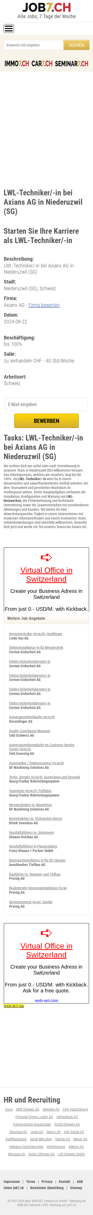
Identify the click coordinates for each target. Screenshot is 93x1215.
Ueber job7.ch (14, 1188)
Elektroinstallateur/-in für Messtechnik (36, 647)
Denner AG (62, 1139)
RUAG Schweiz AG (67, 1124)
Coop (9, 1109)
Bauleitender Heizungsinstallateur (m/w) (38, 888)
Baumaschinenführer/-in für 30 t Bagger (37, 860)
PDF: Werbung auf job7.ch (59, 1205)
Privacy (47, 1182)
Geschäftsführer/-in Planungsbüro (33, 846)
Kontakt (64, 1182)
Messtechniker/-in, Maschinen (30, 805)
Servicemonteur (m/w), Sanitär (30, 902)
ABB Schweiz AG (27, 1109)
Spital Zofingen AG (41, 1154)
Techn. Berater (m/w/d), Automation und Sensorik (44, 777)
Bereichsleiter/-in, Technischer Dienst (35, 818)
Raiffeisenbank (16, 1139)
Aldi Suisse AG (74, 1132)
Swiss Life (53, 1132)
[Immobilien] (17, 63)
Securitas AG (18, 1132)
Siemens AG (51, 1109)
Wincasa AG (16, 1154)
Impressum (12, 1182)
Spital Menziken (41, 1139)
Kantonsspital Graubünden (32, 1124)
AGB (80, 1182)
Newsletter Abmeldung (47, 1188)
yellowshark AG (67, 1117)
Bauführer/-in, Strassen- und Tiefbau (34, 874)
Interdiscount (56, 1147)
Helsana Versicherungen (26, 1147)
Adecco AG (76, 1147)
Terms (30, 1182)
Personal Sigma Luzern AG (34, 1117)
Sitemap (76, 1188)
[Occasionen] (42, 63)
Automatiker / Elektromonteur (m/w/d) (36, 763)
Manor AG (80, 1139)
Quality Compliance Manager (29, 731)
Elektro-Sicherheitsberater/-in (29, 661)
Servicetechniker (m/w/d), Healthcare (35, 634)
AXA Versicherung (75, 1109)
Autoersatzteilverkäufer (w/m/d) (32, 717)
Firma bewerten (44, 305)
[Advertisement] (46, 128)
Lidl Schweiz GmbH (71, 1154)
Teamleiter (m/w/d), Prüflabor (30, 791)
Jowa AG (36, 1132)
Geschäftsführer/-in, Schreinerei (31, 832)
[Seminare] (71, 63)
